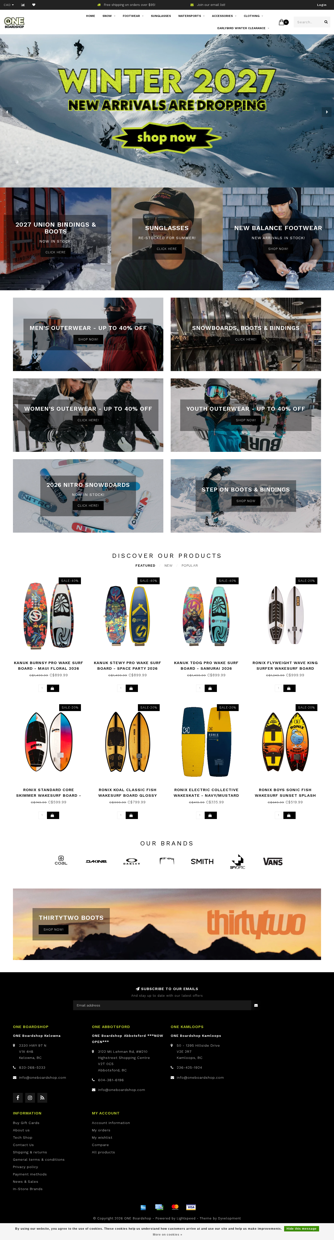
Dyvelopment (229, 1218)
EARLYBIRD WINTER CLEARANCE (241, 28)
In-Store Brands (28, 1189)
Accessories (222, 16)
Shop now (246, 501)
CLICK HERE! (245, 339)
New (169, 565)
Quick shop (51, 661)
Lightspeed (186, 1218)
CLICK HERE (55, 252)
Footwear (131, 16)
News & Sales (25, 1181)
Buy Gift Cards (26, 1123)
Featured (145, 565)
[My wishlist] (33, 5)
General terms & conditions (39, 1159)
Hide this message (302, 1228)
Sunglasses (161, 16)
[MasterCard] (175, 1207)
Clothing (251, 16)
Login (322, 5)
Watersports (189, 16)
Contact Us (23, 1145)
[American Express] (143, 1207)
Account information (111, 1123)
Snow (107, 16)
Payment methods (30, 1174)
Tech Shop (23, 1137)
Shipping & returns (30, 1152)
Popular (190, 565)
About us (21, 1130)
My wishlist (102, 1137)
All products (103, 1152)
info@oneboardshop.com (42, 1077)
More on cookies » (167, 1234)
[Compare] (23, 5)
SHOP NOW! (278, 249)
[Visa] (191, 1207)
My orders (101, 1130)
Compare (100, 1145)
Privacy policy (25, 1167)
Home (90, 16)
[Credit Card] (159, 1207)
